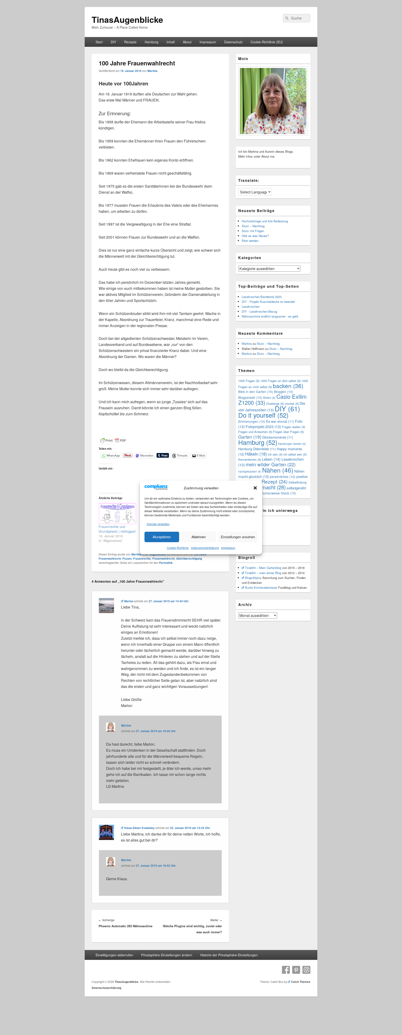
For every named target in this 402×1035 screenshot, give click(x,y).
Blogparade (250, 397)
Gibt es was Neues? (255, 235)
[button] (255, 488)
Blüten (269, 397)
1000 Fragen (248, 381)
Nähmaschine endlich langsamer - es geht (270, 316)
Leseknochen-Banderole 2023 (261, 296)
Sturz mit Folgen (253, 231)
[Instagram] (306, 970)
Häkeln (256, 454)
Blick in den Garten (255, 391)
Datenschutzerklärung (205, 548)
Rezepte (130, 42)
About (187, 42)
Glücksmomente (277, 437)
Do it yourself (263, 414)
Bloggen (283, 391)
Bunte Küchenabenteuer (261, 587)
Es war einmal (280, 421)
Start (99, 42)
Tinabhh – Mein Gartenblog (263, 567)
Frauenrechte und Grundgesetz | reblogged (117, 529)
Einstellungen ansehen (238, 536)
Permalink (166, 563)
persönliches (282, 476)
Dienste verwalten (158, 524)
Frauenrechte (142, 558)
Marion (128, 601)
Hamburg (151, 42)
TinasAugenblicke (127, 19)
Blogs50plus (253, 577)
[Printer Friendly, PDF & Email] (113, 440)
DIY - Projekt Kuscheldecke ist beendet (268, 301)
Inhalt (171, 42)
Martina (152, 71)
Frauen (127, 558)
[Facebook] (286, 970)
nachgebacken (249, 471)
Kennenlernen (249, 459)
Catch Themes (300, 982)
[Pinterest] (296, 970)
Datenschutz (233, 42)
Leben (271, 459)
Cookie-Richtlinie (178, 548)
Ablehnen (198, 536)
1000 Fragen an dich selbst (280, 381)
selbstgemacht (264, 487)
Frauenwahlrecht (163, 558)
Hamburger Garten (292, 444)
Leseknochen (251, 306)
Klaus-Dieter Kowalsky (139, 828)
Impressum (228, 548)
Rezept (274, 481)
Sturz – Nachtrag (253, 226)
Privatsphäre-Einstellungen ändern (166, 955)
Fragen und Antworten (255, 432)
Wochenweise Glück (277, 493)
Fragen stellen (293, 427)
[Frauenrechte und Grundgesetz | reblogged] (117, 513)
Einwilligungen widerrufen (114, 955)
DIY (113, 42)
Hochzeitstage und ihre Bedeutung (265, 221)
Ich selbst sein (295, 454)
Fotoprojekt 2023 (263, 426)
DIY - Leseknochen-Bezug (259, 311)
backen (288, 386)
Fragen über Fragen (288, 432)
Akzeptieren (162, 536)
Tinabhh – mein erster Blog (263, 573)
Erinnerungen (251, 421)
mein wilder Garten (271, 464)
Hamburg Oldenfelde (257, 448)
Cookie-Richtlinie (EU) (267, 42)
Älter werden (250, 240)
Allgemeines (157, 554)
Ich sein (275, 454)
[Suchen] (286, 18)
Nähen (277, 469)
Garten (249, 436)
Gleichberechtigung (189, 558)
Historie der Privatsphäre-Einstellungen (229, 955)
